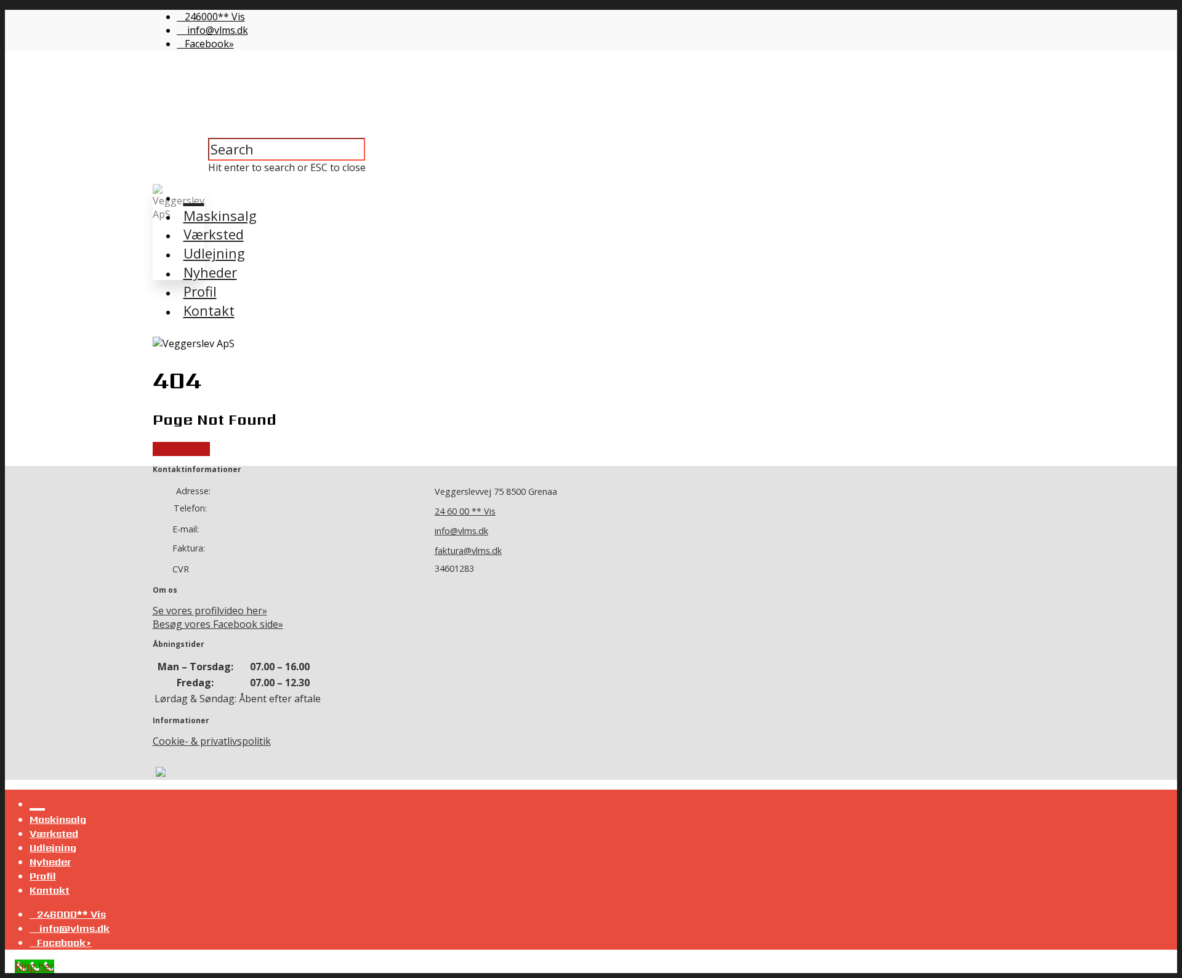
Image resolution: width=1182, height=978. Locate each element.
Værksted (213, 234)
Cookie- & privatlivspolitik (212, 741)
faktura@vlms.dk (468, 550)
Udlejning (214, 253)
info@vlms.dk (216, 30)
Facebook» (209, 43)
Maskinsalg (220, 215)
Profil (200, 291)
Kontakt (209, 310)
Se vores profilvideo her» (210, 610)
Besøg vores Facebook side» (218, 624)
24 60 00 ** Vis (465, 511)
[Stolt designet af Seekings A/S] (159, 773)
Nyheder (210, 272)
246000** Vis (215, 16)
